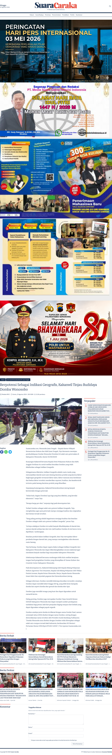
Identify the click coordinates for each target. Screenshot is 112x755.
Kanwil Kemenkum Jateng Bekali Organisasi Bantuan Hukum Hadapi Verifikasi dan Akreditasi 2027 (98, 657)
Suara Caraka (15, 752)
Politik (72, 15)
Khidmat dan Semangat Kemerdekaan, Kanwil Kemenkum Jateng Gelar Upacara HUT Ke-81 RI (41, 657)
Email (30, 733)
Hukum (32, 15)
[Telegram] (10, 452)
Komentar (31, 714)
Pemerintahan (56, 15)
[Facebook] (2, 452)
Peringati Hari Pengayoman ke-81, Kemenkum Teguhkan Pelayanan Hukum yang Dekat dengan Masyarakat (12, 658)
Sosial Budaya (39, 15)
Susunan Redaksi (107, 752)
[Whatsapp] (6, 452)
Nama (30, 727)
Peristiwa (48, 15)
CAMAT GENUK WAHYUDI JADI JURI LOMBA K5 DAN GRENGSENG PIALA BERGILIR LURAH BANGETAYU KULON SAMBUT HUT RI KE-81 (70, 692)
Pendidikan (65, 15)
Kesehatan (79, 15)
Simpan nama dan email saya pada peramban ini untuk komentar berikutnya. (54, 740)
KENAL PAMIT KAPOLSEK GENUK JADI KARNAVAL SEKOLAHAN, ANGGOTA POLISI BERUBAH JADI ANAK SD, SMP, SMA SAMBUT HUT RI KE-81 (42, 692)
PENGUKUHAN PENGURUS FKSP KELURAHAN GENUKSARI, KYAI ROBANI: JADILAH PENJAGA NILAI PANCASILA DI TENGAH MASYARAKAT (98, 692)
